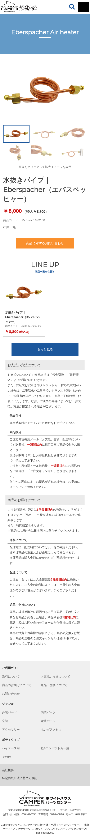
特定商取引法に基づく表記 (19, 778)
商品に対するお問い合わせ (45, 243)
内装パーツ (48, 712)
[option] (45, 91)
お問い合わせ (11, 693)
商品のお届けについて (16, 685)
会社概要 (8, 770)
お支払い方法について (55, 676)
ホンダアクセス (51, 729)
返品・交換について (54, 685)
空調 (5, 721)
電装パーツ (48, 721)
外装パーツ (9, 712)
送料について (11, 676)
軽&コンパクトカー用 (55, 748)
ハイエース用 (11, 748)
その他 (6, 757)
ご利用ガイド (11, 668)
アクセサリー (11, 729)
